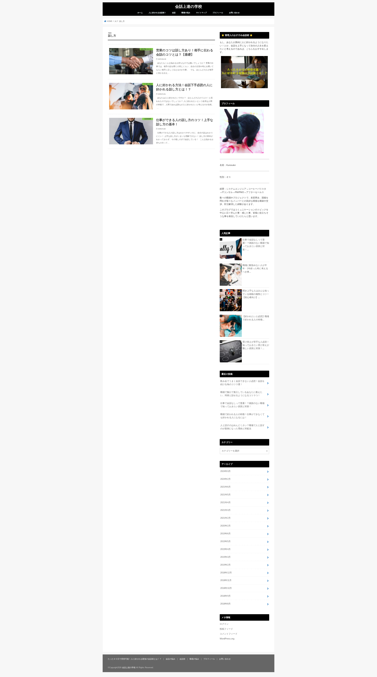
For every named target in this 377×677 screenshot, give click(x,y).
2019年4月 (225, 549)
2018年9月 (225, 596)
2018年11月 (226, 580)
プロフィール (218, 13)
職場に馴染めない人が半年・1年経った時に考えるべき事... (255, 268)
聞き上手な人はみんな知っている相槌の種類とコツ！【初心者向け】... (256, 294)
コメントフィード (228, 634)
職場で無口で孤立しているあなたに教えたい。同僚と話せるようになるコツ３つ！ (241, 394)
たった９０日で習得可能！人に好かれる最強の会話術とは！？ (134, 659)
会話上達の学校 (188, 6)
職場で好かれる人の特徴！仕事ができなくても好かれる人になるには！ (242, 416)
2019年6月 (225, 533)
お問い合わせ (234, 13)
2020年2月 (225, 526)
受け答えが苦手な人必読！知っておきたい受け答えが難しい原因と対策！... (256, 345)
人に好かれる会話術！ (157, 13)
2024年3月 (225, 471)
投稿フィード (226, 629)
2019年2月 (225, 565)
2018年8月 (225, 604)
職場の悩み (185, 13)
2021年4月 (225, 502)
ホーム (140, 13)
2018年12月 (226, 572)
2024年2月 (225, 479)
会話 (174, 13)
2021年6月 (225, 487)
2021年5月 (225, 494)
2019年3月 (225, 557)
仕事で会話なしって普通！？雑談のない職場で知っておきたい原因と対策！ (242, 405)
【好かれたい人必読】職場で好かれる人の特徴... (256, 318)
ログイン (224, 624)
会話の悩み (170, 659)
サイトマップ (201, 13)
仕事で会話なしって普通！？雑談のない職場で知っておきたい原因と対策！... (256, 245)
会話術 (182, 659)
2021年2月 (225, 518)
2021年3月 (225, 510)
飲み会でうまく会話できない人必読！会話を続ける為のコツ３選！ (242, 383)
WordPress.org (227, 638)
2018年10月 (226, 588)
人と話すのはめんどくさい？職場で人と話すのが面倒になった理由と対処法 (242, 427)
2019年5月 (225, 541)
